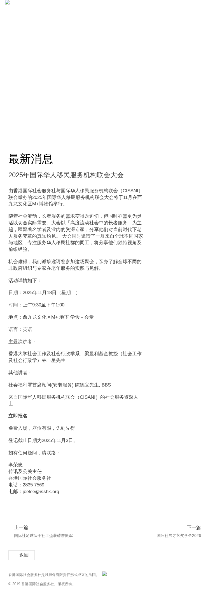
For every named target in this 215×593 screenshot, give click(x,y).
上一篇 (43, 531)
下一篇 (179, 531)
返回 (24, 555)
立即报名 (17, 416)
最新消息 (42, 135)
